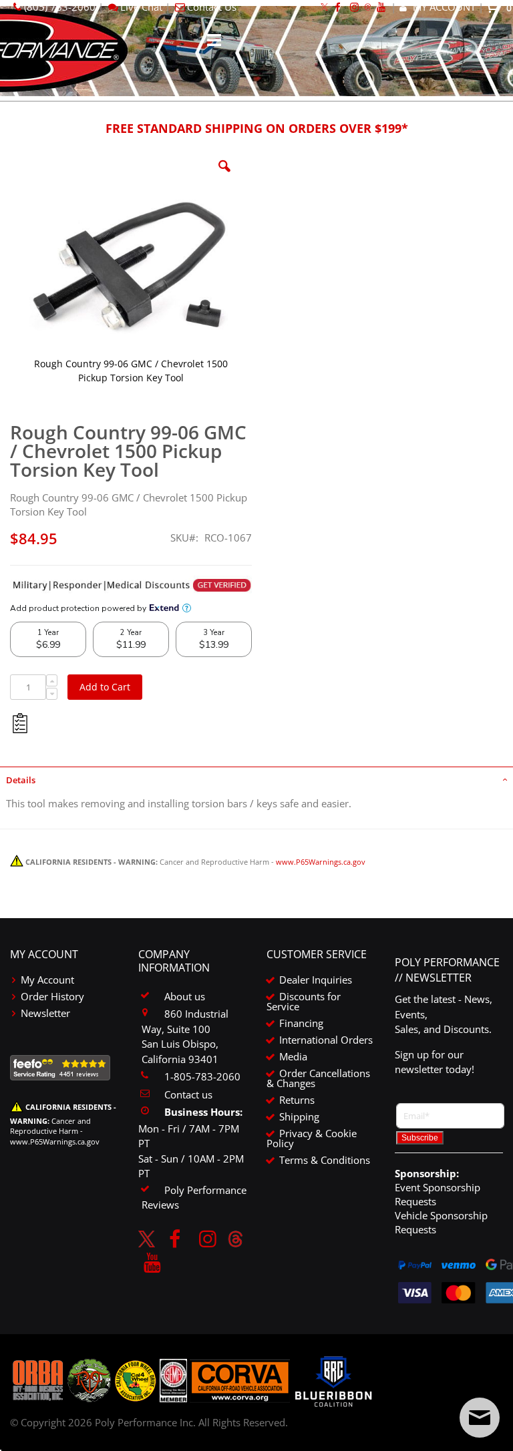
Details (20, 780)
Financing (301, 1023)
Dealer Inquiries (315, 979)
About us (184, 996)
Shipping (299, 1116)
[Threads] (235, 1238)
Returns (297, 1099)
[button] (224, 176)
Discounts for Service (304, 1001)
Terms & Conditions (324, 1160)
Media (293, 1056)
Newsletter (45, 1013)
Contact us (188, 1094)
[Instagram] (208, 1238)
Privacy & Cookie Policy (312, 1138)
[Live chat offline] (480, 1418)
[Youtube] (152, 1261)
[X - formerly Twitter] (146, 1238)
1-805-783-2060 (202, 1076)
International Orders (326, 1039)
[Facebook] (174, 1238)
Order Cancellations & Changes (318, 1078)
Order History (52, 996)
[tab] (256, 779)
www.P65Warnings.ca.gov (320, 862)
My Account (47, 979)
